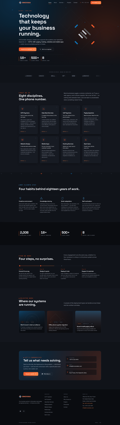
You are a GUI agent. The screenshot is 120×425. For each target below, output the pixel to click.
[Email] (23, 411)
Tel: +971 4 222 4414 (87, 403)
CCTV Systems (48, 396)
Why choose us (67, 399)
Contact (75, 2)
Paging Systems (48, 404)
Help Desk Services (49, 402)
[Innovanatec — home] (25, 2)
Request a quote (30, 374)
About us (66, 396)
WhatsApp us (47, 374)
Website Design (48, 407)
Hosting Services (49, 412)
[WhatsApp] (20, 411)
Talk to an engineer (46, 49)
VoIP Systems (48, 399)
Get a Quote (94, 2)
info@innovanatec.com (88, 407)
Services (61, 2)
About (55, 2)
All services (66, 404)
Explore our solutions (26, 49)
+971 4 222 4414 (85, 2)
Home (49, 2)
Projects (69, 2)
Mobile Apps (47, 409)
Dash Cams (47, 414)
